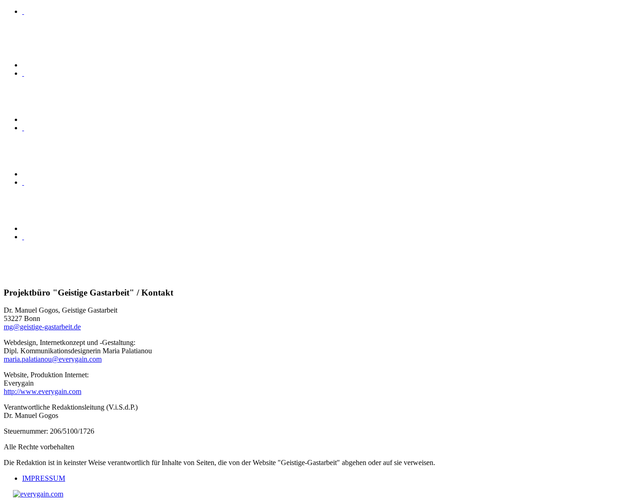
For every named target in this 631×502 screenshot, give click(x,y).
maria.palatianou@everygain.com (53, 359)
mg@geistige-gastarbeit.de (42, 327)
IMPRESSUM (43, 478)
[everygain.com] (38, 494)
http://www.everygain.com (42, 391)
